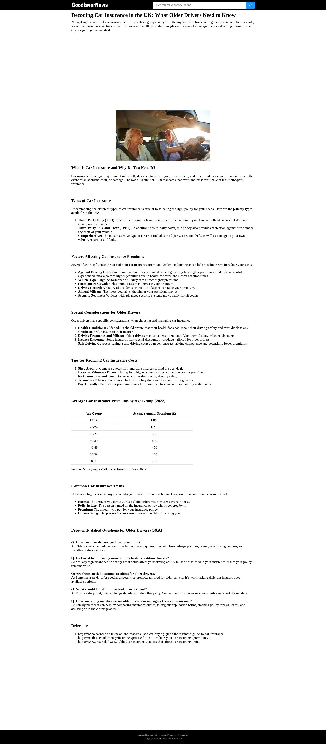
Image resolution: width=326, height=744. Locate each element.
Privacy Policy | (153, 735)
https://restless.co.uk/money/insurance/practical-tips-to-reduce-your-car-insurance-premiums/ (143, 638)
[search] (250, 5)
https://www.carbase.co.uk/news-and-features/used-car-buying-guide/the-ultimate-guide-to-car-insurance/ (151, 634)
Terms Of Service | (169, 735)
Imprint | (142, 735)
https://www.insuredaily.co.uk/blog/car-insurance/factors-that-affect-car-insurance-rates (139, 641)
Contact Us (183, 735)
